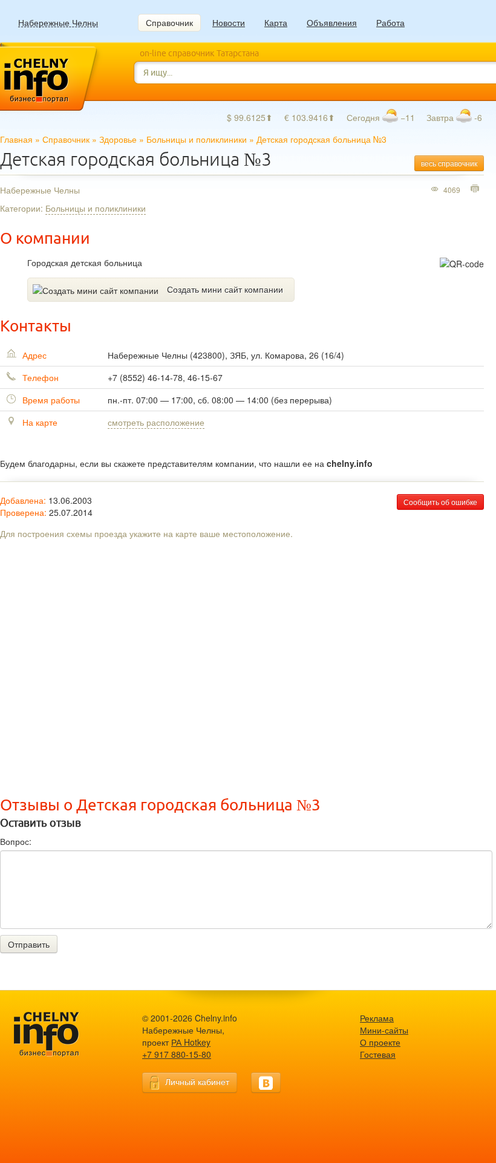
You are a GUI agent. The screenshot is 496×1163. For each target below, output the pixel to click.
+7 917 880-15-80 (176, 1054)
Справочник (169, 22)
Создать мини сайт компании (225, 289)
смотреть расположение (156, 422)
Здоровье (118, 139)
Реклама (377, 1018)
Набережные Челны (58, 22)
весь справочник (449, 163)
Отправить (29, 944)
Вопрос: (15, 841)
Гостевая (378, 1054)
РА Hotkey (190, 1042)
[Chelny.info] (57, 1034)
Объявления (332, 22)
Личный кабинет (197, 1081)
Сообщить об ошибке (440, 502)
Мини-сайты (384, 1030)
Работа (390, 22)
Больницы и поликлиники (196, 139)
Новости (228, 22)
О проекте (380, 1042)
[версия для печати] (476, 189)
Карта (275, 22)
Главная (16, 139)
